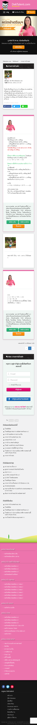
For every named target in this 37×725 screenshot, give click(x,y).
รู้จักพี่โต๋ (9, 701)
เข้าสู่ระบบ (18, 389)
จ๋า (8, 79)
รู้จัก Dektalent (11, 698)
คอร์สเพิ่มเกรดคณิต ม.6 (11, 623)
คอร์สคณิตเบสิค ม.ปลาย (11, 556)
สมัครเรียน (18, 47)
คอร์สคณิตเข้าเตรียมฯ (11, 574)
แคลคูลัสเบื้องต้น (9, 663)
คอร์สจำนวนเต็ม (9, 607)
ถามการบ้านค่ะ (25, 61)
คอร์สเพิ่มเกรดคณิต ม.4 (11, 617)
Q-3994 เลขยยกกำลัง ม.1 (12, 475)
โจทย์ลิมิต (8, 429)
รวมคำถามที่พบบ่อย (13, 709)
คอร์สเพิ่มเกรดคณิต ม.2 (11, 569)
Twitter (17, 106)
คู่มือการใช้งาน (11, 717)
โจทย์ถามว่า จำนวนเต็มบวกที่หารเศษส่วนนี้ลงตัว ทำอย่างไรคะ (18, 452)
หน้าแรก (10, 695)
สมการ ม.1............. (11, 472)
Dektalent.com (7, 61)
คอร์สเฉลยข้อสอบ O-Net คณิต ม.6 (14, 631)
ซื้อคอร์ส (31, 12)
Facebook (8, 106)
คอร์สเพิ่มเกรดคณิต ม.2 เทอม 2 (13, 592)
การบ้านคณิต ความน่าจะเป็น (13, 434)
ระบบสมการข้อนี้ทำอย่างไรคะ (14, 448)
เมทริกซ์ (6, 674)
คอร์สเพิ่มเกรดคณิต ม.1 (11, 566)
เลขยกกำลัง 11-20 (10, 440)
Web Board (10, 715)
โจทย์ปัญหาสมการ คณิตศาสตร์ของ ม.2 (17, 431)
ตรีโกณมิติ (7, 657)
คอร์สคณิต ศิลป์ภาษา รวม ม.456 (14, 625)
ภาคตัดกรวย (8, 651)
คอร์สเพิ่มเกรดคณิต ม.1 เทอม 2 (13, 587)
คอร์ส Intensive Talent (10, 628)
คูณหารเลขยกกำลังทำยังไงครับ (14, 469)
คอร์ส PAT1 (7, 634)
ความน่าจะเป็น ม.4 (10, 466)
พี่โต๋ (10, 131)
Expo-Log (7, 654)
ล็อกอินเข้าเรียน (19, 12)
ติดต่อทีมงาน (11, 712)
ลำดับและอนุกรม (9, 671)
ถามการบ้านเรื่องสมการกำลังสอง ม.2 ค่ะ (17, 483)
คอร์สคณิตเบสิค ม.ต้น (11, 553)
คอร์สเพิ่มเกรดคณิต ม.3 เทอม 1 (13, 595)
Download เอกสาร (12, 706)
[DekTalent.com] (5, 5)
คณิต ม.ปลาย (25, 222)
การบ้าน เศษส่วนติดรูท (12, 442)
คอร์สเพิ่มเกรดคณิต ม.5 (11, 620)
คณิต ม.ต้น (12, 222)
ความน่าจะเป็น (9, 649)
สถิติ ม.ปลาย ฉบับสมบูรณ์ (12, 660)
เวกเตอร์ (6, 668)
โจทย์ (16, 420)
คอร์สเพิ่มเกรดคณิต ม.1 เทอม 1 (13, 584)
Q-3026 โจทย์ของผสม (11, 477)
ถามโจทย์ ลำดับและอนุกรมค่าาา (15, 517)
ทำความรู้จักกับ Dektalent (20, 51)
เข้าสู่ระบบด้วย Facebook (20, 399)
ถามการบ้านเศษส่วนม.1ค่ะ (13, 437)
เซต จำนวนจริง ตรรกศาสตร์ (13, 643)
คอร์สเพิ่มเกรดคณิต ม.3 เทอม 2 (13, 598)
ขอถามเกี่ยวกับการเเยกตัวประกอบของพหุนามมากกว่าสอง (18, 489)
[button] (3, 26)
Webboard (15, 61)
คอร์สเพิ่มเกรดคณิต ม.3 (11, 571)
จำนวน (11, 420)
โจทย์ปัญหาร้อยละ (10, 480)
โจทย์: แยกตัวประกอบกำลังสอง (14, 445)
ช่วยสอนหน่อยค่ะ (10, 486)
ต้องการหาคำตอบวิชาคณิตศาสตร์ (15, 493)
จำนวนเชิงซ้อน (9, 665)
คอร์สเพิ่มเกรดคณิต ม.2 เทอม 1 (13, 589)
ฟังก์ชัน (6, 646)
